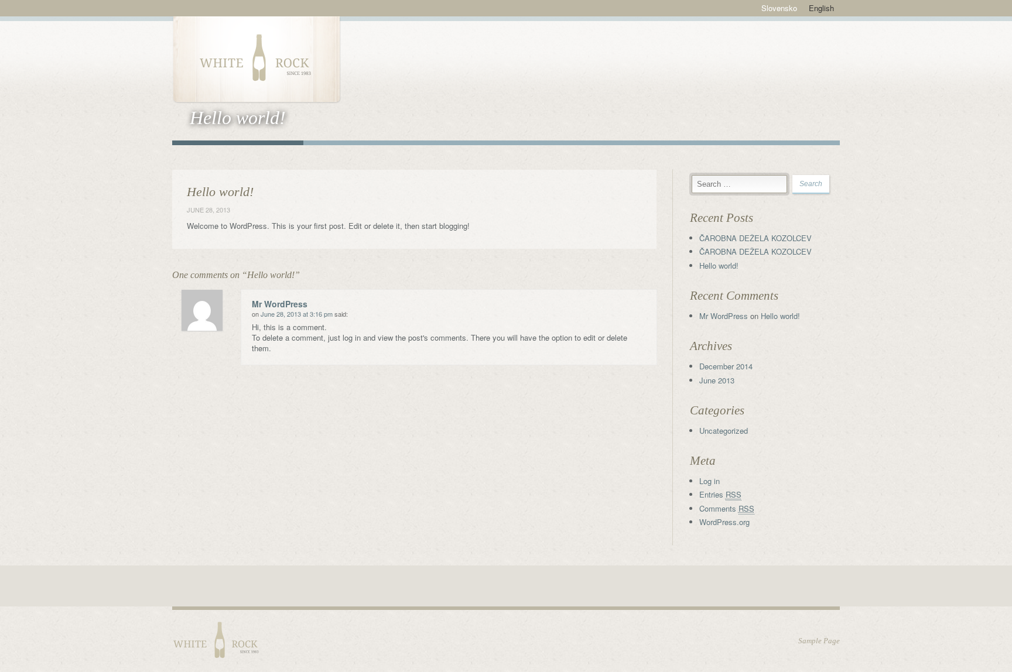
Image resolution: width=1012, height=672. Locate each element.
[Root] (256, 57)
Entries (720, 494)
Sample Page (819, 640)
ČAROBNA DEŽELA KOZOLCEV (755, 238)
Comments (726, 508)
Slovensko (779, 7)
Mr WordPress (279, 304)
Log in (709, 480)
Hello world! (719, 265)
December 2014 (726, 366)
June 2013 (716, 380)
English (821, 7)
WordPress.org (724, 521)
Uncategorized (723, 430)
